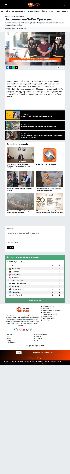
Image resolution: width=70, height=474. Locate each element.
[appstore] (30, 346)
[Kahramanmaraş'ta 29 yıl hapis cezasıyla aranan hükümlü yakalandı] (49, 179)
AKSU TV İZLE (5, 11)
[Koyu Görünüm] (61, 4)
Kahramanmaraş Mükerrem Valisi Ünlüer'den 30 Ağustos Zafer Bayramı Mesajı (18, 166)
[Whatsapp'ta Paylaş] (13, 67)
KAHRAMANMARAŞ (18, 11)
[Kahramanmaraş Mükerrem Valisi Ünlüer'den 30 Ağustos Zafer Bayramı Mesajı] (20, 155)
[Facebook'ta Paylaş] (7, 67)
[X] (17, 329)
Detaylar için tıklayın (35, 300)
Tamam (44, 364)
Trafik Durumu (47, 312)
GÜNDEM (65, 11)
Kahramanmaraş (18, 16)
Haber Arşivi (46, 320)
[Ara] (64, 4)
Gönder (10, 247)
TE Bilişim (39, 358)
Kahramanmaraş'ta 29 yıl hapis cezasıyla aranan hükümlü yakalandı (48, 189)
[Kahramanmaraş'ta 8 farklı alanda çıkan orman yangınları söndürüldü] (20, 201)
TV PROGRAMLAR (33, 11)
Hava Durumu (47, 308)
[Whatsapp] (30, 329)
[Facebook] (14, 329)
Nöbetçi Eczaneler (48, 306)
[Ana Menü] (6, 4)
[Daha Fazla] (16, 67)
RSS (19, 352)
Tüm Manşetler (47, 316)
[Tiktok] (27, 329)
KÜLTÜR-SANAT (11, 342)
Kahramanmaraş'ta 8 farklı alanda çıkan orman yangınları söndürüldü (19, 211)
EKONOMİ (39, 338)
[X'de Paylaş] (10, 67)
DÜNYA (9, 340)
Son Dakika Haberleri (49, 318)
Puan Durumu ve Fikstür (50, 314)
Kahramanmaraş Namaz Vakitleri (52, 310)
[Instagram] (20, 329)
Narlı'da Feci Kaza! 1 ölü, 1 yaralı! (46, 164)
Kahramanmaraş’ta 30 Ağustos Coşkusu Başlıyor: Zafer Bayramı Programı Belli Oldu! (49, 211)
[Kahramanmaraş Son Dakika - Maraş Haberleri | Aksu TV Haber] (33, 5)
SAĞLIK (38, 340)
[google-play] (39, 346)
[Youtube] (24, 329)
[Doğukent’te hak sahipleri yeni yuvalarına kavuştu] (20, 179)
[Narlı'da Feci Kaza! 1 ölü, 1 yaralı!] (49, 155)
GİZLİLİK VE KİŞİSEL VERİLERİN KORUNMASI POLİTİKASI (22, 364)
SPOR (51, 11)
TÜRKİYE (44, 11)
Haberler (8, 16)
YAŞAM (57, 11)
